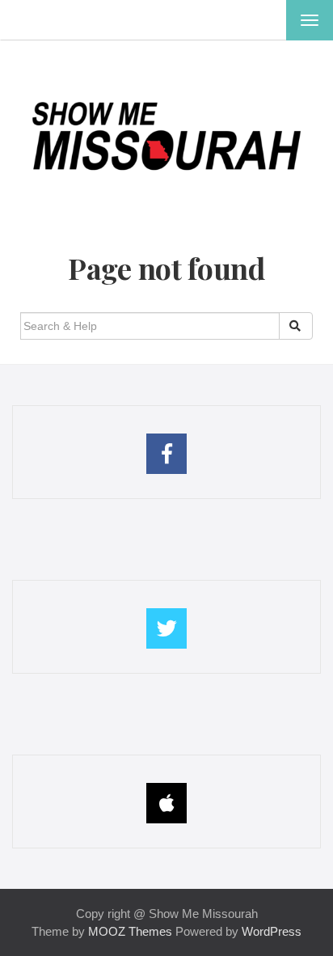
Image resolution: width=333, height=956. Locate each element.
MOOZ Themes (130, 931)
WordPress (271, 931)
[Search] (296, 326)
